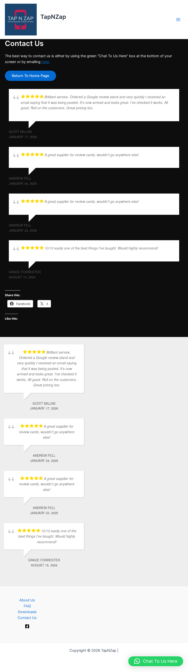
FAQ (27, 606)
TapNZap (53, 16)
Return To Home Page (30, 76)
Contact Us (27, 618)
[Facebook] (27, 626)
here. (45, 62)
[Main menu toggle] (178, 19)
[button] (155, 661)
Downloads (27, 612)
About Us (27, 600)
